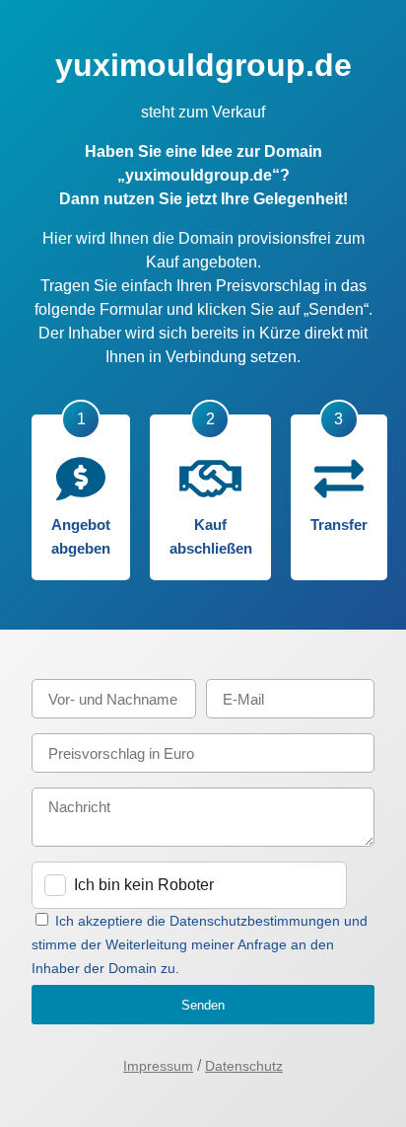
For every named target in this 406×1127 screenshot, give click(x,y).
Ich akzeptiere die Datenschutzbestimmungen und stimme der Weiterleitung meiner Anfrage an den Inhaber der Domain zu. (200, 944)
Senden (203, 1005)
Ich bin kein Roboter (144, 884)
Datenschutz (244, 1066)
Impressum (158, 1066)
